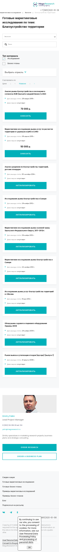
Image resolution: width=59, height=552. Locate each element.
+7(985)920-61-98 (47, 517)
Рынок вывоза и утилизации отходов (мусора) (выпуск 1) (29, 355)
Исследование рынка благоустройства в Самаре (26, 199)
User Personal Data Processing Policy (28, 535)
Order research (29, 447)
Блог (4, 500)
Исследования (13, 58)
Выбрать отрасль (14, 72)
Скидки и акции (8, 477)
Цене (4, 84)
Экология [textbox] (7, 36)
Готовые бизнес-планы (12, 487)
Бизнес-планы (14, 63)
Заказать (25, 116)
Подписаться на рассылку (13, 505)
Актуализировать (26, 185)
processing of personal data (28, 541)
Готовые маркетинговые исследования (18, 482)
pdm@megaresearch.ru (11, 429)
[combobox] (29, 36)
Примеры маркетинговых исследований (18, 491)
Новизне (22, 84)
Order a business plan (29, 456)
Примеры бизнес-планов (12, 496)
